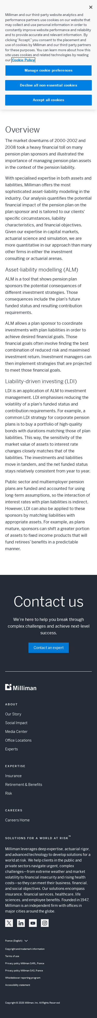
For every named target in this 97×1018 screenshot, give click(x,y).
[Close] (90, 7)
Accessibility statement (17, 985)
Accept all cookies (48, 100)
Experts (11, 749)
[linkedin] (21, 923)
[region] (48, 55)
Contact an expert (49, 647)
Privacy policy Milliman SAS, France (24, 970)
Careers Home (17, 820)
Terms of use (12, 956)
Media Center (16, 731)
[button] (9, 923)
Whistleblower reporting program (22, 977)
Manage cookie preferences (48, 70)
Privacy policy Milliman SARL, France (24, 963)
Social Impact (16, 723)
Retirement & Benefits (23, 784)
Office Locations (18, 740)
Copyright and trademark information (24, 949)
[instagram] (45, 923)
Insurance (13, 776)
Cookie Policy (23, 60)
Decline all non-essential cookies (48, 85)
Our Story (13, 714)
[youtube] (33, 923)
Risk (8, 793)
